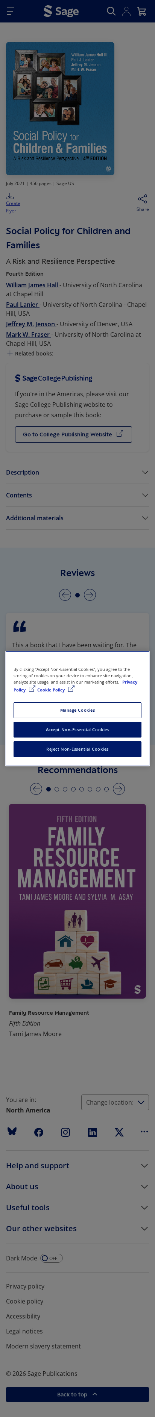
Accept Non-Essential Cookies (77, 729)
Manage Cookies (77, 710)
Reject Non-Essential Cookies (77, 749)
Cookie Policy (51, 690)
